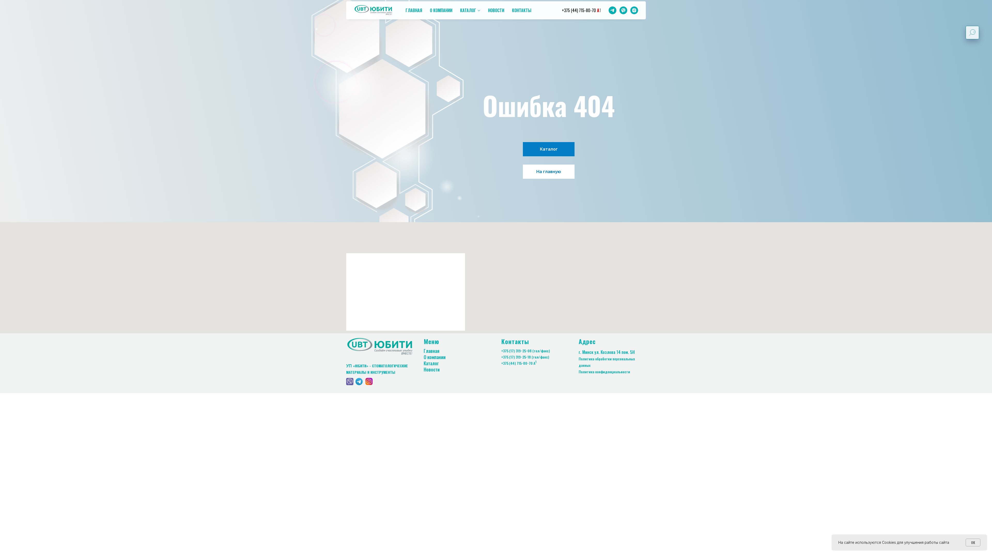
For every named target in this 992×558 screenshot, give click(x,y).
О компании (441, 10)
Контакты (521, 10)
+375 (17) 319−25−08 (516, 350)
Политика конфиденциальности (604, 371)
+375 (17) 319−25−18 (516, 357)
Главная (414, 10)
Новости (496, 10)
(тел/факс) (541, 350)
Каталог (468, 10)
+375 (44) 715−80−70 (517, 363)
